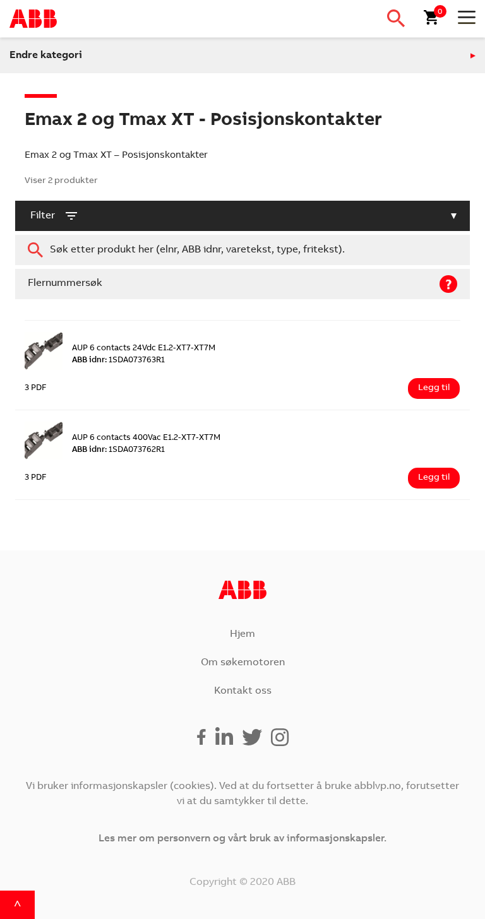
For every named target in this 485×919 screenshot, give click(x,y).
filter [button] (42, 216)
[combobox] (242, 250)
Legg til (434, 388)
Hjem (242, 634)
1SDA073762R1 (118, 450)
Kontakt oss (243, 691)
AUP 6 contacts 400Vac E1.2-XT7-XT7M (146, 438)
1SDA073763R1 (118, 361)
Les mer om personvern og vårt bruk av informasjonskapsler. (242, 839)
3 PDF (36, 388)
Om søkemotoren (243, 663)
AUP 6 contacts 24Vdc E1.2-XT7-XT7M (143, 349)
